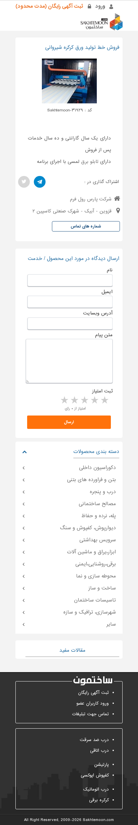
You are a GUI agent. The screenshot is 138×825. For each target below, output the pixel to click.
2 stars (94, 400)
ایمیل (107, 291)
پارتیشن (101, 764)
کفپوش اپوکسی (95, 775)
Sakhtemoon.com (98, 820)
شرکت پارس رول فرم (91, 199)
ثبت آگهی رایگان (93, 693)
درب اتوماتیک (96, 789)
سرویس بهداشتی (97, 540)
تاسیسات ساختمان (95, 600)
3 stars (84, 400)
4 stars (74, 400)
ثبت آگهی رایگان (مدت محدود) (49, 6)
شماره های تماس (86, 226)
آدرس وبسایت (98, 313)
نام (110, 270)
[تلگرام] (40, 182)
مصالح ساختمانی (97, 504)
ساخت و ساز (102, 588)
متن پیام (104, 335)
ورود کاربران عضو (92, 703)
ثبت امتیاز (102, 391)
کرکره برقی (99, 800)
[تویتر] (24, 182)
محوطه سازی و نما (96, 576)
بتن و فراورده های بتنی (91, 480)
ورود (100, 6)
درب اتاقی (99, 750)
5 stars (64, 400)
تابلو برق (89, 161)
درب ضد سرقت (94, 740)
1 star (104, 400)
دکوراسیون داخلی (97, 468)
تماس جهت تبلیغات (90, 714)
